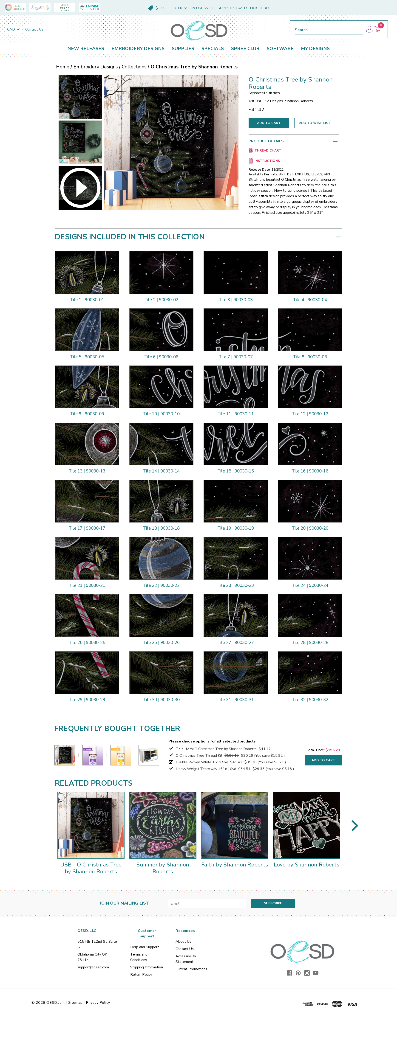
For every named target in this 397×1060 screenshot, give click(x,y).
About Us (183, 941)
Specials (212, 48)
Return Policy (141, 974)
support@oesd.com (93, 967)
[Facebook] (289, 973)
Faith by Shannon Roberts (234, 864)
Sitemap (75, 1002)
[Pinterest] (298, 973)
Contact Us (34, 29)
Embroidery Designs (137, 48)
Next (355, 825)
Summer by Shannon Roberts (162, 868)
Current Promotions (191, 969)
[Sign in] (369, 29)
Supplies (183, 48)
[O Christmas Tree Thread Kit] (149, 755)
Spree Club (245, 48)
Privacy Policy (98, 1002)
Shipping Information (146, 967)
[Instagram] (307, 973)
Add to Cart (323, 760)
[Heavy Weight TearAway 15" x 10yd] (92, 755)
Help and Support (144, 947)
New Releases (85, 48)
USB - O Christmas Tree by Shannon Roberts (91, 868)
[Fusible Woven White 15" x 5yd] (121, 755)
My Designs (315, 48)
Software (280, 48)
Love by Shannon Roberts (307, 864)
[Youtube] (315, 973)
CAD (11, 29)
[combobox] (329, 29)
